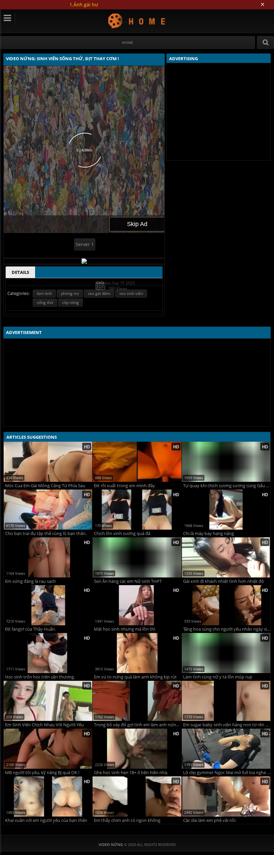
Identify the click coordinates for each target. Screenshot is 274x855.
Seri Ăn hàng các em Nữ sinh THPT (128, 581)
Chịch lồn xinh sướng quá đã (122, 533)
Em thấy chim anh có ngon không (127, 820)
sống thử (45, 302)
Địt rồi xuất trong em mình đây (124, 486)
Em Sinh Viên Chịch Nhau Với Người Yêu (44, 725)
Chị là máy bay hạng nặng (208, 533)
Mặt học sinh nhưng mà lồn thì (124, 629)
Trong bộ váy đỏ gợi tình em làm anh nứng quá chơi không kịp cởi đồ (137, 725)
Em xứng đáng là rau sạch (30, 581)
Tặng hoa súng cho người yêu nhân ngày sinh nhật (226, 629)
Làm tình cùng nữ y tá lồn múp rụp (217, 677)
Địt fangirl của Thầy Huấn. (30, 629)
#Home (127, 42)
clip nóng (70, 302)
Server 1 (85, 244)
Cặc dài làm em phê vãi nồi (209, 820)
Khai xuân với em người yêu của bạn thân (46, 820)
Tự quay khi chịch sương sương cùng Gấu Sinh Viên (226, 486)
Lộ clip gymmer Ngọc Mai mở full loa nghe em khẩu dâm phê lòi (226, 772)
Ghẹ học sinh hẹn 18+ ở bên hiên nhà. (131, 772)
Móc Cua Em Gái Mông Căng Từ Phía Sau (45, 486)
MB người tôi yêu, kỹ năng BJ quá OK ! (42, 772)
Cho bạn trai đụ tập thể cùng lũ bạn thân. (46, 533)
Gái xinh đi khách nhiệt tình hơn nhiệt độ (223, 581)
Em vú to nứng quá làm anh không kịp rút (135, 677)
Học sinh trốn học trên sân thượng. (40, 677)
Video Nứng (137, 20)
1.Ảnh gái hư (84, 4)
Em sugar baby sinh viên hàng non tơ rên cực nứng (226, 725)
